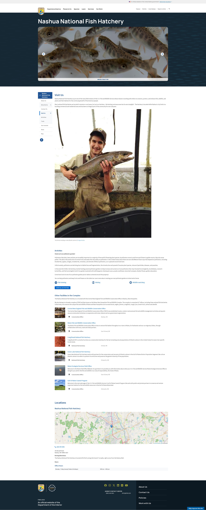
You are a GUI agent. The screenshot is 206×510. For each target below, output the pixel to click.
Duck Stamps (152, 9)
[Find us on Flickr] (122, 485)
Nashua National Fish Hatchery (46, 95)
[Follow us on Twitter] (114, 485)
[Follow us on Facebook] (106, 485)
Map (42, 134)
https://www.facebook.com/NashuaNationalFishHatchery (46, 140)
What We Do (44, 105)
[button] (111, 426)
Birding (97, 282)
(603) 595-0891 (60, 447)
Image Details (81, 240)
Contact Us (44, 109)
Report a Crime (162, 9)
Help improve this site (196, 508)
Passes (138, 9)
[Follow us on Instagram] (110, 485)
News (42, 129)
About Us (43, 101)
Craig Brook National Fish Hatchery (79, 337)
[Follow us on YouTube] (127, 485)
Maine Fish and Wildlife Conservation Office (82, 323)
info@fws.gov (126, 493)
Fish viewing (62, 282)
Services (91, 9)
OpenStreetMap (157, 443)
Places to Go (67, 9)
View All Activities (62, 288)
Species (76, 9)
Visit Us (43, 113)
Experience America (54, 9)
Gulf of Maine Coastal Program (77, 381)
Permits (144, 9)
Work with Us (145, 503)
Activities (43, 117)
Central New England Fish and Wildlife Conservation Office (86, 308)
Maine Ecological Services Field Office (80, 366)
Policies (142, 497)
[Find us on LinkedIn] (118, 485)
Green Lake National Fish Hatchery (79, 352)
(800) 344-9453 (110, 493)
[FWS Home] (41, 11)
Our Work (99, 9)
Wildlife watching (139, 282)
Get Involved (44, 125)
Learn (84, 9)
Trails (42, 121)
